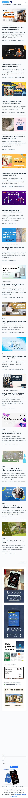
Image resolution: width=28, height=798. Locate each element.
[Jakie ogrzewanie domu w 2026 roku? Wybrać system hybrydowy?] (14, 15)
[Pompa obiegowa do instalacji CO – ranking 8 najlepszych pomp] (14, 52)
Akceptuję (18, 794)
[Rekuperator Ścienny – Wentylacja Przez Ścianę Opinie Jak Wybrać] (14, 161)
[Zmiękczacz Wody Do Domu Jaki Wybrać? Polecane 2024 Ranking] (14, 420)
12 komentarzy (20, 444)
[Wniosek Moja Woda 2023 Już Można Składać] (14, 529)
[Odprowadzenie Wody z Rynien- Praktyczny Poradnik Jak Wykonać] (14, 457)
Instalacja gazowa (6, 134)
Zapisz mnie (14, 766)
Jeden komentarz (21, 112)
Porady (3, 25)
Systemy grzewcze (10, 25)
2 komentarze (21, 40)
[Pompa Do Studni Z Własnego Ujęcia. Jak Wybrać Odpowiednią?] (14, 344)
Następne (21, 562)
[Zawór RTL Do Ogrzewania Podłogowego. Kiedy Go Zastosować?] (14, 309)
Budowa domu (5, 207)
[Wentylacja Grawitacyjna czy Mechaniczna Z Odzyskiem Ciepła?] (14, 198)
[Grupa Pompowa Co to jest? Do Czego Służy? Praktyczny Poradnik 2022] (14, 381)
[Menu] (25, 2)
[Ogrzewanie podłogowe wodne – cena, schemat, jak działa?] (14, 235)
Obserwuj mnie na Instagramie (12, 682)
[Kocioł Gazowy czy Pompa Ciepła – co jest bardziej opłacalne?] (14, 272)
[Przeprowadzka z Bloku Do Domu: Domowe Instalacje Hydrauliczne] (14, 89)
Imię (3, 760)
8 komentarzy (20, 297)
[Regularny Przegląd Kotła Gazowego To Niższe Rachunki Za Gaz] (14, 124)
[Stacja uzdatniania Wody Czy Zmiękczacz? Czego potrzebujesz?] (14, 494)
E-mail (3, 755)
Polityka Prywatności (9, 769)
